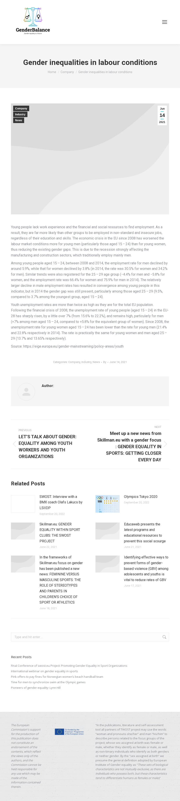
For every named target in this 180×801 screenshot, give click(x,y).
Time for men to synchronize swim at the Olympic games (48, 682)
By (104, 362)
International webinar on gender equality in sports (44, 671)
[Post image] (23, 504)
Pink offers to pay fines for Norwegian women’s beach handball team (57, 677)
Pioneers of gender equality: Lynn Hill (36, 688)
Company (21, 108)
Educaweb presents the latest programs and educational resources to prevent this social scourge (145, 532)
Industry (20, 114)
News (18, 120)
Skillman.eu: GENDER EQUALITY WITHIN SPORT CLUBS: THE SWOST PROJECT (60, 532)
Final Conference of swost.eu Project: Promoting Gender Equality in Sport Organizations (69, 666)
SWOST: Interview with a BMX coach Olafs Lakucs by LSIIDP (61, 502)
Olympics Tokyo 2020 (140, 497)
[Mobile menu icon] (164, 22)
